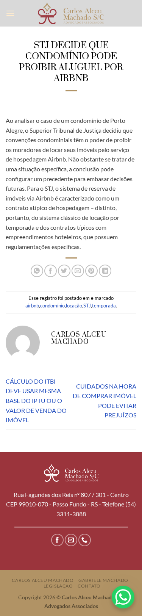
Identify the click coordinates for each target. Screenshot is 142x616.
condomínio (52, 306)
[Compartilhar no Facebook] (50, 271)
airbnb (32, 306)
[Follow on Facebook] (57, 540)
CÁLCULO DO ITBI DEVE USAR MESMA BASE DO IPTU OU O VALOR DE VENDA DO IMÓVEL (36, 400)
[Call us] (84, 540)
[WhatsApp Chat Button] (123, 597)
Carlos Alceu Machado (42, 580)
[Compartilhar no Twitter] (64, 271)
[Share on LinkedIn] (105, 271)
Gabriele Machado (103, 580)
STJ (87, 306)
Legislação (58, 586)
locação (74, 306)
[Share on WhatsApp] (37, 271)
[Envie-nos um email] (71, 540)
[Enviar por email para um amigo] (78, 271)
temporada (104, 306)
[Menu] (10, 13)
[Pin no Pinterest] (91, 271)
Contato (89, 586)
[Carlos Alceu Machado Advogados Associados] (71, 13)
